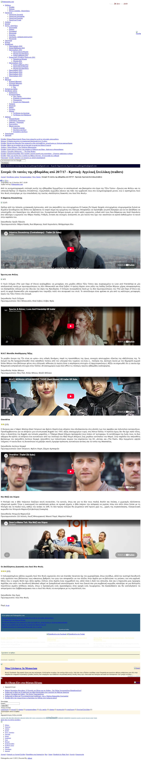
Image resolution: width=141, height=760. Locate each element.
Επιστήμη (12, 35)
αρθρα (10, 717)
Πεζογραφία (13, 27)
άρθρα (7, 717)
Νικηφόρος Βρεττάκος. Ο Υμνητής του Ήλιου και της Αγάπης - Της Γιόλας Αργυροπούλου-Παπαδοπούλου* (45, 690)
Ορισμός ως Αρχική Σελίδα (16, 754)
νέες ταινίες (43, 709)
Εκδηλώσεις (13, 93)
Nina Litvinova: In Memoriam (21, 668)
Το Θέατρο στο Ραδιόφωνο (22, 115)
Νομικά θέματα (14, 119)
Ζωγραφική (13, 31)
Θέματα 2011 (17, 61)
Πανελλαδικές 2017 (15, 76)
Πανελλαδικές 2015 (15, 74)
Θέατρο (11, 111)
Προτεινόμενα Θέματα (20, 52)
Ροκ (14, 87)
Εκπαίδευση (9, 44)
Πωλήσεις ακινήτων (19, 130)
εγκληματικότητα (39, 717)
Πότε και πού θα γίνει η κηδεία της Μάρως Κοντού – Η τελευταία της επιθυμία (33, 156)
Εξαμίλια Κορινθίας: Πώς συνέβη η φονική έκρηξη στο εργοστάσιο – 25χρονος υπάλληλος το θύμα (40, 153)
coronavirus (3, 717)
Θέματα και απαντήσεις (21, 53)
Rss (46, 754)
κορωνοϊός (79, 717)
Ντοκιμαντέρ (17, 100)
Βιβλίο (11, 107)
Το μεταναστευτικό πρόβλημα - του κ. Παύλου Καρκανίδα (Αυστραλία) (44, 696)
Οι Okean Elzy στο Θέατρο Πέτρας (13, 620)
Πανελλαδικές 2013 (15, 70)
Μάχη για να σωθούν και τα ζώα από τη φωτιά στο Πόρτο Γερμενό (29, 145)
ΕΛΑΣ (44, 717)
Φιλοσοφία (12, 33)
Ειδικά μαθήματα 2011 (20, 55)
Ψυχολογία (12, 39)
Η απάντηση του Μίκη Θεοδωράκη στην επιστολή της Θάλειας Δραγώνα (45, 692)
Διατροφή (8, 135)
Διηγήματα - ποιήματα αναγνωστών (20, 37)
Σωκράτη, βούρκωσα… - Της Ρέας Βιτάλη (21, 151)
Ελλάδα (11, 7)
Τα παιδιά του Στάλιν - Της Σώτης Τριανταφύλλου (27, 694)
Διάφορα (8, 117)
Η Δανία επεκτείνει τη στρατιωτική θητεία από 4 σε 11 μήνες (27, 141)
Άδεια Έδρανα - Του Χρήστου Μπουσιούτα (22, 147)
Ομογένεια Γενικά (15, 20)
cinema (20, 709)
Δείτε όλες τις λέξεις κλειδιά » (11, 720)
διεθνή (30, 717)
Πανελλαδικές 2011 (15, 50)
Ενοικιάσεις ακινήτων (20, 132)
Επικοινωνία (80, 754)
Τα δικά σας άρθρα (11, 89)
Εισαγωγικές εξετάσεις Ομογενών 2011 (22, 57)
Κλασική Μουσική (15, 81)
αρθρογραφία (17, 717)
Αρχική (3, 177)
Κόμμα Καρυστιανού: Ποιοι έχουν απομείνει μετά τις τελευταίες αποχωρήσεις (33, 139)
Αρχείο (72, 754)
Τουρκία (95, 717)
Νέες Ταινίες (17, 96)
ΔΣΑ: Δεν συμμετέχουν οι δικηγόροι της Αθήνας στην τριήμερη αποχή (33, 698)
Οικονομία (8, 40)
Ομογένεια (8, 13)
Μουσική (8, 79)
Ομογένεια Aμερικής (16, 14)
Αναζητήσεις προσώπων (17, 120)
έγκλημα (34, 717)
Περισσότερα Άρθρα (64, 629)
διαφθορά (27, 717)
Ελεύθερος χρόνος (11, 91)
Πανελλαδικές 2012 (15, 63)
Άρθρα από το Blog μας (13, 692)
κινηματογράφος (31, 709)
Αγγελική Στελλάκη (83, 709)
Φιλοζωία (12, 106)
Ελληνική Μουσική (15, 83)
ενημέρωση (4, 709)
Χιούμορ (12, 104)
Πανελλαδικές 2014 (15, 72)
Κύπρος (7, 42)
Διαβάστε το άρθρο (134, 676)
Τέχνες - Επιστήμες (11, 26)
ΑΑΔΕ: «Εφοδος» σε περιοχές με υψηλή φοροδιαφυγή (27, 158)
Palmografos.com (17, 184)
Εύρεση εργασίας (19, 128)
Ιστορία (7, 24)
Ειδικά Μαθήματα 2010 (17, 48)
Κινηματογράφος (14, 94)
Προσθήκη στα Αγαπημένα (35, 754)
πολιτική (91, 717)
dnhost (30, 758)
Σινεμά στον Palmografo (21, 102)
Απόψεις (8, 22)
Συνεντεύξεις (13, 124)
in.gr (7, 605)
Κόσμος (11, 9)
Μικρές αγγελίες (14, 126)
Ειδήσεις (8, 5)
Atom (50, 754)
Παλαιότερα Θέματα (20, 59)
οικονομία (83, 717)
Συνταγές (12, 109)
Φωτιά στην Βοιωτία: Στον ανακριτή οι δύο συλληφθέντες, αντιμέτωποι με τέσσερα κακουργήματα (39, 143)
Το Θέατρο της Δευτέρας (21, 113)
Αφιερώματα (9, 133)
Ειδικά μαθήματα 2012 (20, 65)
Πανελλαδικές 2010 (15, 46)
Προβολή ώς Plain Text (61, 754)
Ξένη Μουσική (14, 85)
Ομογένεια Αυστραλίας (16, 16)
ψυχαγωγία (60, 709)
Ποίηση (11, 29)
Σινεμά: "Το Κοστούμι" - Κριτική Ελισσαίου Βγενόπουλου (19, 638)
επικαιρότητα (67, 718)
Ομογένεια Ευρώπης (16, 18)
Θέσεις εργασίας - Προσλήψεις (19, 11)
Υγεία (7, 78)
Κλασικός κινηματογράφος (22, 98)
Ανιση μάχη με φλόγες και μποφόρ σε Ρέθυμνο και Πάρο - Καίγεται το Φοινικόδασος (35, 149)
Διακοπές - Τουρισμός (16, 122)
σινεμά (13, 709)
